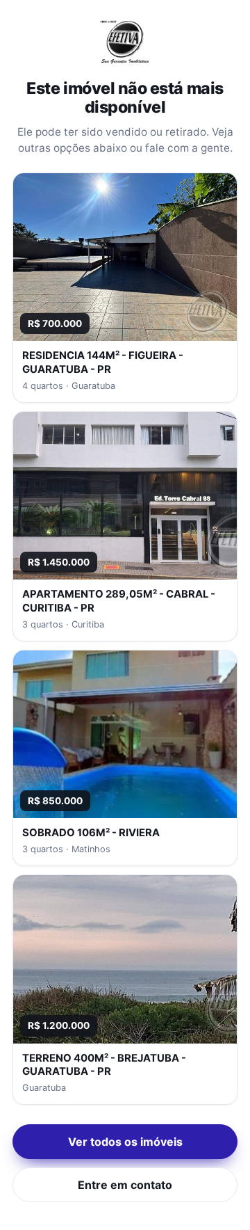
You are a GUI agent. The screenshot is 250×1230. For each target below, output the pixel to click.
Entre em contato (125, 1185)
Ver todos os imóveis (125, 1142)
